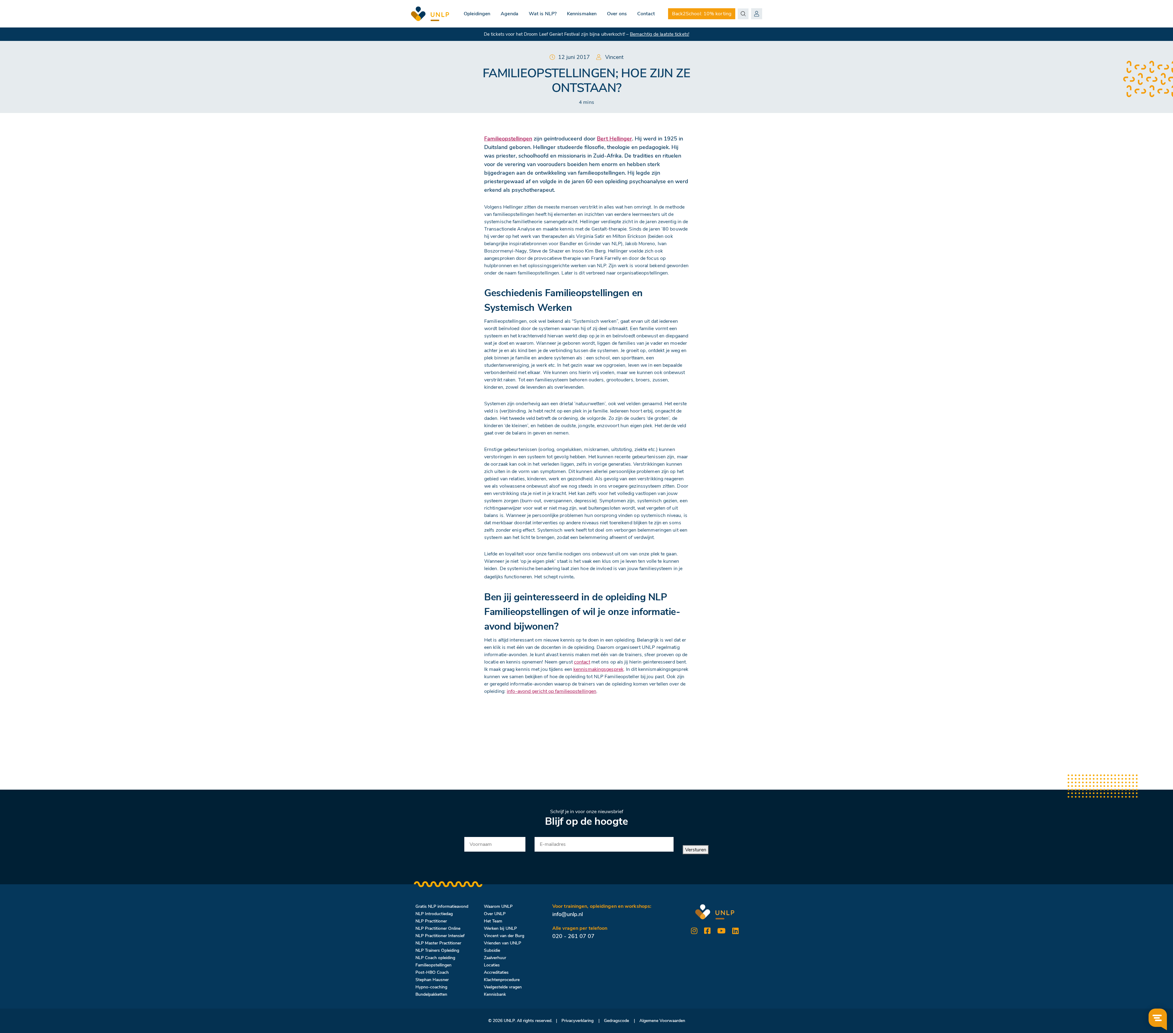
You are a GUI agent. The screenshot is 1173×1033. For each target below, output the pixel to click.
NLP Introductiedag (434, 914)
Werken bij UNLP (500, 928)
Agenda (509, 13)
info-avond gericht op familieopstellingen (551, 691)
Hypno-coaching (431, 987)
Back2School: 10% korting (701, 13)
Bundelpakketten (431, 994)
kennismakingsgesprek (598, 669)
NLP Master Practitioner (438, 943)
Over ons (617, 13)
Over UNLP (495, 914)
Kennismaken (582, 13)
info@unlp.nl (567, 914)
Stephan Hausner (432, 980)
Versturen (695, 849)
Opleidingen (477, 13)
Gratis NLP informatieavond (441, 906)
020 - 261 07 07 (573, 936)
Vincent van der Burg (504, 936)
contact (582, 662)
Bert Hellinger (614, 138)
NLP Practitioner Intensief (440, 936)
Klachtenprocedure (502, 980)
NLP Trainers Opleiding (437, 950)
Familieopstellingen (433, 965)
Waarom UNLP (498, 906)
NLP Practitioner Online (437, 928)
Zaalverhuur (495, 958)
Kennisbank (495, 994)
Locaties (492, 965)
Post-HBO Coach (432, 972)
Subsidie (492, 950)
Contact (646, 13)
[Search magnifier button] (743, 13)
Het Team (493, 921)
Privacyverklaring (577, 1021)
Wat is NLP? (543, 13)
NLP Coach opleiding (435, 958)
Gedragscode (616, 1021)
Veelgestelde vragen (503, 987)
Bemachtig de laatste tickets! (659, 34)
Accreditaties (496, 972)
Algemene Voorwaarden (662, 1021)
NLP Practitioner (431, 921)
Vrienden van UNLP (502, 943)
